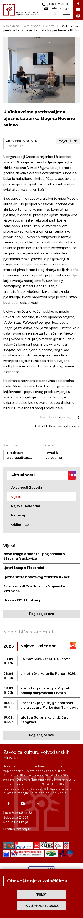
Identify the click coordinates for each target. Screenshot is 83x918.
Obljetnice (20, 524)
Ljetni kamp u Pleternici (23, 568)
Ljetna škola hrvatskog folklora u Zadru (37, 577)
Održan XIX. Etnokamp (22, 600)
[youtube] (24, 803)
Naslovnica (11, 26)
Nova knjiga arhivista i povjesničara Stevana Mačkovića (34, 556)
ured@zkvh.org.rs (17, 829)
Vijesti (50, 26)
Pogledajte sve (41, 614)
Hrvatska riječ (60, 417)
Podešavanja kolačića (41, 906)
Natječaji (18, 515)
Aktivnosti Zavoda (26, 487)
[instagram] (38, 803)
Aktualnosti (32, 26)
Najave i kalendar (25, 506)
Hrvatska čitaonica (64, 426)
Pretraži (55, 14)
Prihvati (41, 894)
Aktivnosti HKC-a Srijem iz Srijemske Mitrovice (34, 589)
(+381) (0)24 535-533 (58, 4)
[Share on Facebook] (71, 141)
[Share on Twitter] (75, 141)
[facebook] (10, 803)
